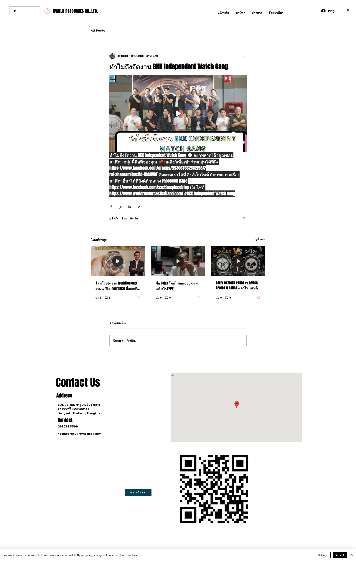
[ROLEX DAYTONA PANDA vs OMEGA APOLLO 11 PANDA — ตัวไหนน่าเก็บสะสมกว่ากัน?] (238, 261)
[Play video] (178, 113)
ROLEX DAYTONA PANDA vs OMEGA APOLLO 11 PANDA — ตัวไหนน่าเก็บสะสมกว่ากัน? (238, 286)
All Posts (98, 30)
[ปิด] (351, 555)
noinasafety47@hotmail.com (79, 433)
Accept (340, 555)
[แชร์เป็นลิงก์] (138, 207)
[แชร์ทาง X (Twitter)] (120, 207)
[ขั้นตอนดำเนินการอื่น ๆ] (244, 56)
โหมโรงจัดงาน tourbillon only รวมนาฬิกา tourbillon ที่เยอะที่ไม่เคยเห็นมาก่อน (116, 286)
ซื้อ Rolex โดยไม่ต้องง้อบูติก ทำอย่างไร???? (178, 286)
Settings (322, 555)
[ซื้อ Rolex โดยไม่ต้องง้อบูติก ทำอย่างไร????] (178, 261)
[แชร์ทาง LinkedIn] (129, 207)
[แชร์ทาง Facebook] (111, 207)
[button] (240, 11)
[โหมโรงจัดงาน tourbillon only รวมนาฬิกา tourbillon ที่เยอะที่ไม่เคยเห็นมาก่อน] (118, 261)
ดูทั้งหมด (260, 239)
